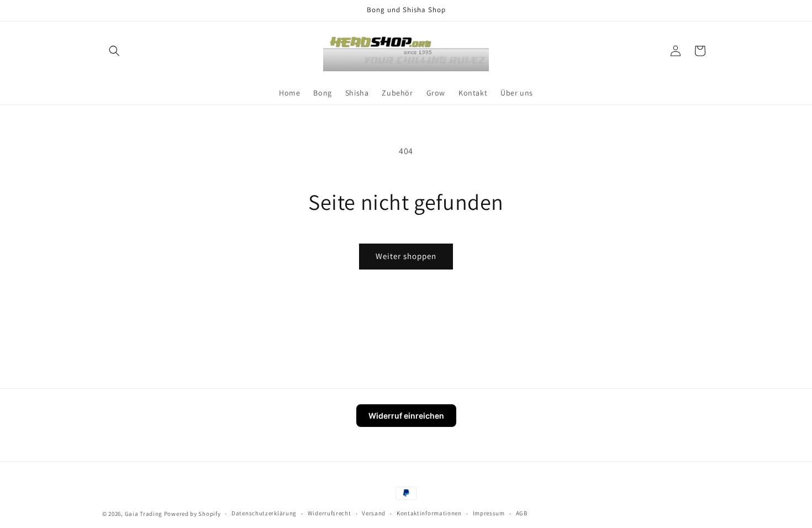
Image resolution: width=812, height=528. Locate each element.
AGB (522, 513)
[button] (114, 51)
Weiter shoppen (406, 256)
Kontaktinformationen (429, 513)
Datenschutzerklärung (264, 513)
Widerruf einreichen (406, 415)
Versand (374, 513)
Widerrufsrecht (329, 513)
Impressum (489, 513)
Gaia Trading (143, 514)
